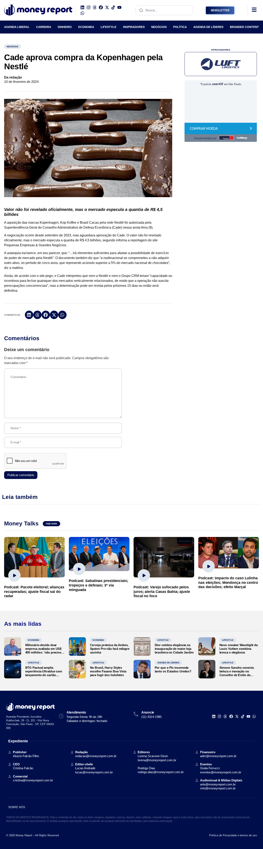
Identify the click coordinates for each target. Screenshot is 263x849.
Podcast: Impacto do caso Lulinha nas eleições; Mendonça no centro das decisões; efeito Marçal (228, 582)
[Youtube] (119, 7)
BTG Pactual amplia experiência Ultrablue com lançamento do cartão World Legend (43, 673)
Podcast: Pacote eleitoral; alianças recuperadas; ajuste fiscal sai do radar (34, 591)
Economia (33, 640)
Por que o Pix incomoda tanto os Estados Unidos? (173, 669)
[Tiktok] (113, 7)
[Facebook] (101, 7)
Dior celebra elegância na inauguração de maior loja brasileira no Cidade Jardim (174, 648)
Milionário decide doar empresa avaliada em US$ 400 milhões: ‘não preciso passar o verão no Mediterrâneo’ (43, 652)
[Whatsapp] (82, 13)
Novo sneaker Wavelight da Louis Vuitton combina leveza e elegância (238, 648)
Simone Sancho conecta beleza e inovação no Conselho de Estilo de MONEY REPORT (236, 673)
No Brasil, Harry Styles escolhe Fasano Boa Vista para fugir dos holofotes (108, 671)
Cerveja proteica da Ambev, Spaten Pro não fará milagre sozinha (109, 648)
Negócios (12, 46)
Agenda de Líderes (168, 663)
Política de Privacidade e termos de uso (233, 835)
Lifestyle (163, 640)
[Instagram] (88, 7)
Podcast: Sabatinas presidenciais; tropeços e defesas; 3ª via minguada (98, 585)
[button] (29, 315)
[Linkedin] (82, 7)
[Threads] (95, 7)
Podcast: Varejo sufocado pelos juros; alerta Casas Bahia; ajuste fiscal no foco (162, 591)
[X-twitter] (107, 7)
